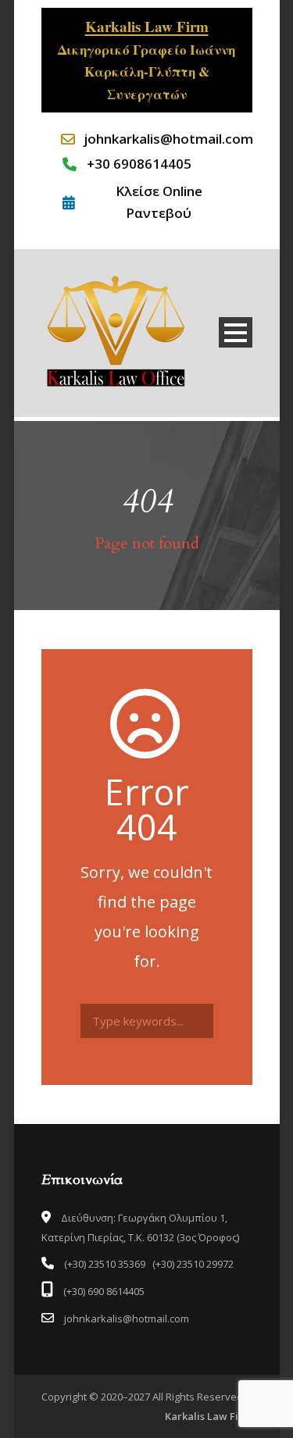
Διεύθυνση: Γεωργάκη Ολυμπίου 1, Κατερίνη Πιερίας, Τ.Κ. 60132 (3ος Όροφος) (140, 1227)
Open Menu (235, 332)
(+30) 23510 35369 (104, 1264)
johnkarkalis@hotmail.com (158, 139)
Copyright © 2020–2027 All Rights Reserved (142, 1397)
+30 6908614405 (139, 164)
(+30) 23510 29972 (193, 1264)
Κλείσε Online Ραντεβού (159, 201)
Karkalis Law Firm (208, 1416)
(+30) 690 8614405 (103, 1291)
